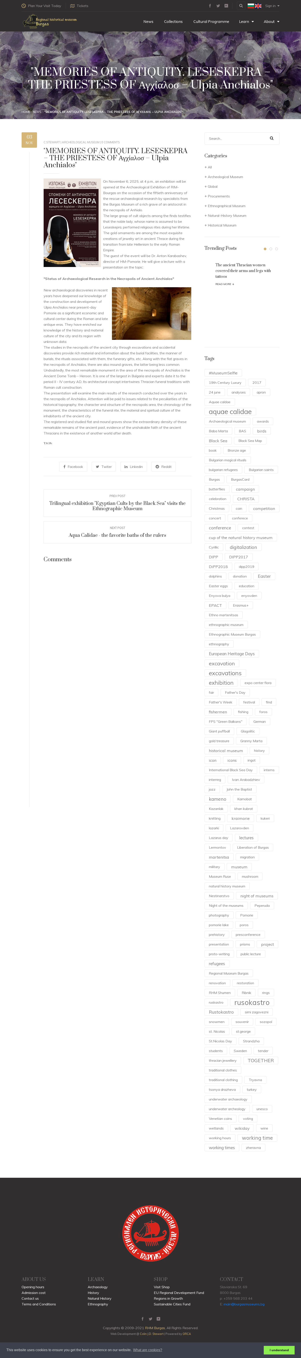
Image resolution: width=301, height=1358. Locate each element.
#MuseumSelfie (223, 372)
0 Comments (110, 142)
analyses (239, 392)
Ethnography (98, 1304)
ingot (252, 760)
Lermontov (217, 847)
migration (247, 857)
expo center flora (258, 683)
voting (248, 1118)
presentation (219, 944)
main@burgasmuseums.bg (244, 1304)
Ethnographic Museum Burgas (232, 634)
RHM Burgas (155, 1328)
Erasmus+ (241, 605)
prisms (245, 944)
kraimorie (241, 818)
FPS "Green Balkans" (225, 721)
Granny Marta (251, 741)
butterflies (217, 489)
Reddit (166, 466)
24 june (215, 392)
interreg (215, 779)
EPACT (215, 605)
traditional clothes (223, 1070)
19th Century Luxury (225, 382)
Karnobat (244, 799)
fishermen (218, 711)
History (93, 1292)
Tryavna (255, 1080)
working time (257, 1138)
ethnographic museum (226, 624)
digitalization (243, 547)
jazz (212, 789)
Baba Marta (218, 431)
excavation (222, 663)
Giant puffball (219, 731)
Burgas (214, 479)
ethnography (219, 644)
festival (249, 702)
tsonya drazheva (222, 1089)
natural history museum (227, 886)
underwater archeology (227, 1109)
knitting (215, 818)
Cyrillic (214, 547)
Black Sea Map (250, 440)
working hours (220, 1138)
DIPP (213, 556)
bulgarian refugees (223, 469)
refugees (217, 963)
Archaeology (98, 1287)
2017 (257, 382)
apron (261, 392)
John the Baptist (239, 789)
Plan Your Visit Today (44, 6)
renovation (217, 983)
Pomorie (246, 915)
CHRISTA (246, 498)
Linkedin (136, 466)
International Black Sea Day (231, 770)
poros (244, 925)
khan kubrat (243, 808)
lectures (246, 837)
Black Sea (218, 440)
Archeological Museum (80, 142)
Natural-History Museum (227, 215)
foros (263, 712)
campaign (245, 489)
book (213, 450)
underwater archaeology (228, 1099)
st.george (243, 1031)
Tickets (82, 6)
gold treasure (219, 741)
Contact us (30, 1298)
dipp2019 (246, 566)
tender (263, 1051)
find (269, 702)
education (246, 586)
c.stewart (52, 142)
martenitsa (219, 857)
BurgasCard (240, 479)
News (148, 21)
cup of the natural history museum (241, 537)
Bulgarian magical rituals (227, 460)
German (259, 721)
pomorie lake (219, 925)
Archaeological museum (227, 421)
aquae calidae (230, 411)
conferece (240, 518)
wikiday (242, 1128)
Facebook (75, 466)
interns (269, 770)
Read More (225, 284)
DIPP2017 (238, 556)
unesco (262, 1109)
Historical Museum (222, 225)
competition (264, 508)
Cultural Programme (211, 21)
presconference (248, 934)
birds (261, 431)
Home (26, 112)
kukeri (265, 818)
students (216, 1051)
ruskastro (216, 1002)
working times (222, 1147)
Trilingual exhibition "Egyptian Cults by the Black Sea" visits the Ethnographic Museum (117, 506)
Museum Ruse (220, 876)
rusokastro (252, 1002)
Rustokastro (221, 1012)
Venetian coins (220, 1118)
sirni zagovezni (256, 1012)
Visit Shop (162, 1287)
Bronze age (237, 450)
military (214, 867)
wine (264, 1128)
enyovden (249, 595)
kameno (217, 799)
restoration (245, 983)
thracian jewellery (223, 1060)
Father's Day (235, 692)
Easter (264, 576)
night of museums (256, 895)
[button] (265, 249)
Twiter (106, 466)
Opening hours (33, 1287)
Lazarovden (239, 828)
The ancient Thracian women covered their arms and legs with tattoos (243, 271)
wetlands (216, 1128)
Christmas (217, 508)
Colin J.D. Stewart (152, 1334)
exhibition (221, 682)
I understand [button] (279, 1350)
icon (212, 760)
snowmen (217, 1021)
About (269, 21)
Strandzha (251, 1041)
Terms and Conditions (39, 1304)
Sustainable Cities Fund (172, 1304)
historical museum (226, 750)
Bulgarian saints (261, 469)
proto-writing (219, 954)
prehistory (217, 934)
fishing (243, 712)
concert (215, 518)
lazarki (214, 828)
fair (211, 692)
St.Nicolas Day (220, 1041)
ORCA (187, 1334)
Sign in (270, 6)
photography (219, 915)
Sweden (240, 1051)
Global (212, 186)
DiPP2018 (218, 566)
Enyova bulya (219, 595)
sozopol (266, 1021)
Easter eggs (218, 586)
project (267, 944)
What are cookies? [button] (147, 1350)
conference (220, 527)
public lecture (251, 954)
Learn (244, 21)
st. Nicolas (217, 1031)
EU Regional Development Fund (179, 1292)
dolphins (215, 576)
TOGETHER (261, 1060)
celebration (217, 499)
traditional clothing (223, 1080)
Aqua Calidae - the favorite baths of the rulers (117, 535)
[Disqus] (117, 630)
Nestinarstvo (219, 896)
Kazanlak (216, 808)
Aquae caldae (219, 402)
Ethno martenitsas (223, 615)
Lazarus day (218, 837)
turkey (252, 1089)
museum (239, 866)
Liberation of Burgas (253, 847)
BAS (242, 431)
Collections (173, 21)
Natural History (99, 1298)
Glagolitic (248, 731)
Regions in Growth (168, 1298)
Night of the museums (226, 905)
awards (263, 421)
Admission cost (34, 1292)
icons (232, 760)
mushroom (250, 876)
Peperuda (262, 905)
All (210, 167)
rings (266, 992)
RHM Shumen (220, 992)
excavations (225, 673)
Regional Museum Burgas (229, 973)
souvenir (242, 1021)
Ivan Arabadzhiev (246, 779)
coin (239, 508)
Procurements (219, 196)
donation (240, 576)
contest (248, 528)
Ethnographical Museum (226, 206)
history (259, 750)
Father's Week (220, 702)
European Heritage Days (232, 653)
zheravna (253, 1147)
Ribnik (246, 992)
